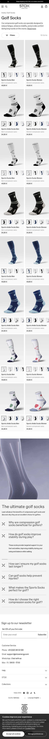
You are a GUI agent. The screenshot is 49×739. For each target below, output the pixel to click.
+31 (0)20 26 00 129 (15, 650)
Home (3, 13)
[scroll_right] (23, 75)
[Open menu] (2, 6)
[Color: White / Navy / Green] (3, 369)
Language (31, 698)
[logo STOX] (24, 7)
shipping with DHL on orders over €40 (25, 1)
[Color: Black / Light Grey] (3, 74)
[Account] (42, 6)
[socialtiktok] (31, 693)
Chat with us (16, 659)
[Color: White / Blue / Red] (28, 369)
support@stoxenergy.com (18, 654)
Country (10, 698)
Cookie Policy (30, 728)
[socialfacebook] (24, 693)
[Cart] (46, 6)
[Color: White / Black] (10, 74)
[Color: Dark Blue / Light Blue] (16, 74)
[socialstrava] (34, 693)
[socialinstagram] (27, 693)
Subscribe (42, 635)
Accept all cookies (13, 734)
